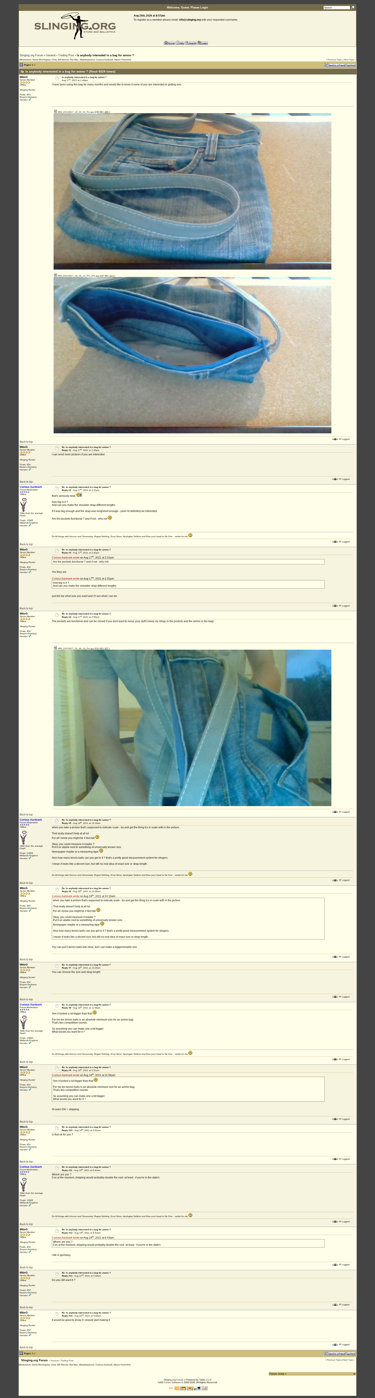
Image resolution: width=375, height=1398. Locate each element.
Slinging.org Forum (31, 55)
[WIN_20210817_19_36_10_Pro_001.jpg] (192, 432)
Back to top (26, 441)
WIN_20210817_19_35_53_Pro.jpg (75, 112)
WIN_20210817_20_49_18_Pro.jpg (75, 648)
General (51, 55)
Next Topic (349, 59)
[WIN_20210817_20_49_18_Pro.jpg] (192, 805)
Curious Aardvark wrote (65, 557)
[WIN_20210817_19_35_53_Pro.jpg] (192, 269)
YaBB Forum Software (169, 1382)
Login (204, 7)
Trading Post (66, 55)
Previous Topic (334, 59)
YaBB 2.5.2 (205, 1379)
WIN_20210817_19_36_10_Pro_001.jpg (78, 276)
